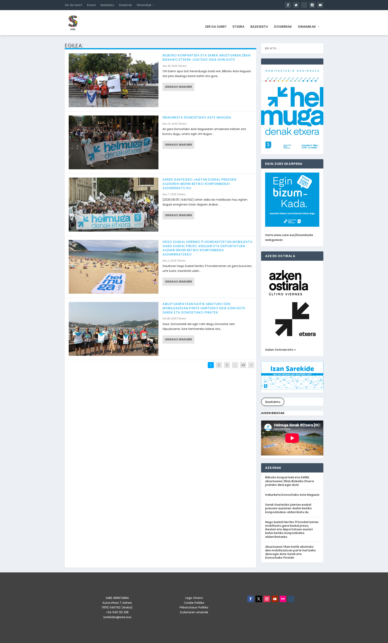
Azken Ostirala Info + (280, 350)
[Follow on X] (258, 599)
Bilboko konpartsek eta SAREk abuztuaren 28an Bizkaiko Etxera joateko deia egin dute (206, 57)
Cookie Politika (194, 603)
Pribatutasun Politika (194, 607)
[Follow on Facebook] (250, 599)
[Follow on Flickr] (283, 599)
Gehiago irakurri (178, 87)
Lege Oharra (194, 598)
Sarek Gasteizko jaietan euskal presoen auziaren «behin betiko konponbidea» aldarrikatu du (199, 183)
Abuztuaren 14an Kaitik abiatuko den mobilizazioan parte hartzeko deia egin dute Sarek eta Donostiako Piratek (203, 308)
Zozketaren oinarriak (194, 612)
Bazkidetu (107, 5)
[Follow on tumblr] (291, 599)
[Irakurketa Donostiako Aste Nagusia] (113, 142)
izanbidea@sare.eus (117, 617)
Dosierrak (125, 5)
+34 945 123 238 (117, 612)
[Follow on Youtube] (275, 599)
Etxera (91, 5)
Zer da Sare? (73, 5)
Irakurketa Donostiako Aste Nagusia (196, 117)
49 (243, 365)
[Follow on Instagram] (267, 599)
